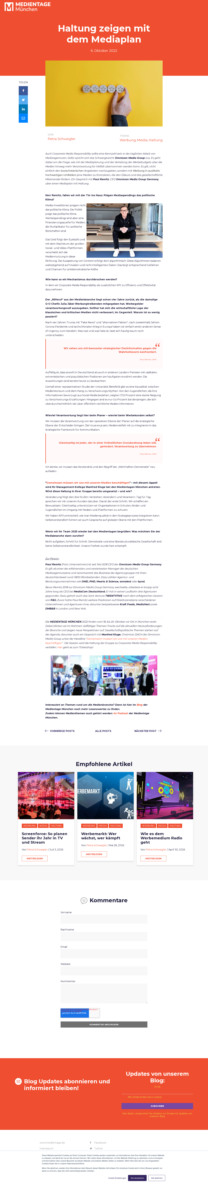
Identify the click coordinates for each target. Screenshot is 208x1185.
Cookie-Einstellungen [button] (117, 1178)
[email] (23, 118)
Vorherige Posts (62, 731)
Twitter (98, 1148)
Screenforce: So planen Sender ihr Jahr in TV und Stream (44, 838)
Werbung (128, 140)
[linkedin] (23, 109)
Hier (59, 647)
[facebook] (23, 90)
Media (142, 140)
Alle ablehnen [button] (157, 1178)
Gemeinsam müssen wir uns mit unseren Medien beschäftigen (87, 482)
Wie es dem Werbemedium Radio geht (161, 838)
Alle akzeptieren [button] (137, 1178)
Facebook (100, 1142)
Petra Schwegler (62, 139)
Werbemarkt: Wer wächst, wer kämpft (100, 836)
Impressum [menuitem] (46, 1148)
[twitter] (23, 99)
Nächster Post (145, 731)
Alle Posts (103, 731)
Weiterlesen (34, 858)
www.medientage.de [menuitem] (52, 1142)
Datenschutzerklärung (174, 1097)
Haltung (156, 140)
